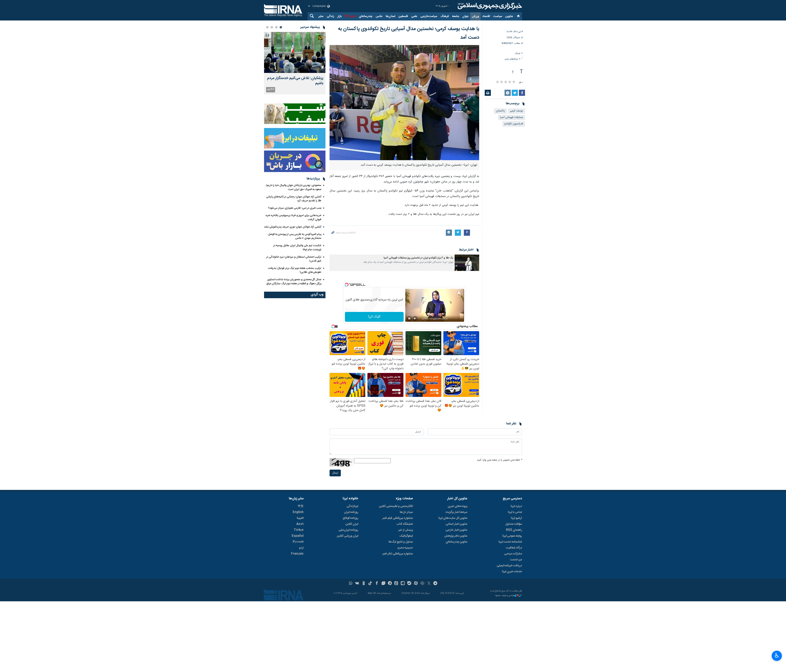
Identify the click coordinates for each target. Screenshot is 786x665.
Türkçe (299, 530)
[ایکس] (429, 583)
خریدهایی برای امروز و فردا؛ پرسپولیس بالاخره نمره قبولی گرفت (293, 217)
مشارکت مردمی (513, 553)
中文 (301, 506)
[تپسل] (346, 285)
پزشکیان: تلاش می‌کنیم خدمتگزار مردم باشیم (295, 80)
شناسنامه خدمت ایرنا (510, 541)
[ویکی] (357, 583)
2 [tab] (276, 27)
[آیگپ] (402, 583)
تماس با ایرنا (515, 512)
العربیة (300, 518)
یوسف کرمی (516, 111)
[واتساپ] (350, 583)
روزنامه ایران (351, 512)
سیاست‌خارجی (428, 16)
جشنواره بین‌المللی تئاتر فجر (397, 553)
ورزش (475, 16)
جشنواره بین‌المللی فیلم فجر (397, 518)
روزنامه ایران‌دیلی (348, 530)
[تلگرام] (435, 583)
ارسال (335, 473)
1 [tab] (281, 27)
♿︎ (777, 655)
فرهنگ (444, 16)
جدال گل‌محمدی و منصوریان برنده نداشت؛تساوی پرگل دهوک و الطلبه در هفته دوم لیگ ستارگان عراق (293, 281)
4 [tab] (267, 27)
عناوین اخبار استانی (456, 524)
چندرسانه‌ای (365, 16)
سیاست (497, 16)
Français (297, 553)
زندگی (330, 16)
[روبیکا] (422, 583)
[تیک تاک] (370, 583)
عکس (379, 16)
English (298, 512)
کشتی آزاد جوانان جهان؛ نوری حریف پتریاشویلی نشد (292, 227)
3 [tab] (272, 27)
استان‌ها (390, 16)
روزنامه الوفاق (350, 518)
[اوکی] (363, 583)
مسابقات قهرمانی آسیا (511, 117)
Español (298, 536)
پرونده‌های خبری (457, 506)
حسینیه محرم (405, 547)
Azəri (300, 524)
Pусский (298, 541)
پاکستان (500, 111)
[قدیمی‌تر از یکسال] (467, 263)
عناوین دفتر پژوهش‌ (455, 536)
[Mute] (415, 318)
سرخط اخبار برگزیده (456, 512)
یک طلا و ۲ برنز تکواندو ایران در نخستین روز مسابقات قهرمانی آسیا (418, 258)
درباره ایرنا (516, 506)
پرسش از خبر (405, 530)
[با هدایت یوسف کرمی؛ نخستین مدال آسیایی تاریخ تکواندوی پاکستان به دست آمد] (404, 102)
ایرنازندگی (352, 506)
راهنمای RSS (514, 530)
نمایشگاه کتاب (405, 524)
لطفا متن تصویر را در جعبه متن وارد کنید (499, 460)
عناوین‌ (509, 16)
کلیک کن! (374, 316)
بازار (339, 16)
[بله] (409, 583)
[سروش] (390, 583)
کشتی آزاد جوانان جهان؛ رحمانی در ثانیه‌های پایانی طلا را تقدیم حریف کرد (293, 199)
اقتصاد (486, 16)
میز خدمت (516, 559)
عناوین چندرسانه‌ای (456, 541)
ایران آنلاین (352, 524)
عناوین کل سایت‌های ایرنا (452, 518)
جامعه (455, 16)
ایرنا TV (348, 16)
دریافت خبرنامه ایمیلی (509, 565)
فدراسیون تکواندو (513, 124)
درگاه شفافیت (514, 547)
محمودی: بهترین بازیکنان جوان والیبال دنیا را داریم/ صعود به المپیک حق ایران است (293, 187)
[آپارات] (416, 583)
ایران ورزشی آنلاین (347, 536)
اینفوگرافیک (406, 536)
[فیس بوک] (376, 583)
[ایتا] (396, 583)
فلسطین (403, 16)
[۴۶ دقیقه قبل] (294, 52)
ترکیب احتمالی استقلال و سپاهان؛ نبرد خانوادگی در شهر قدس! (293, 259)
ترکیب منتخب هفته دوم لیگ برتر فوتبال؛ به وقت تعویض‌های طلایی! (294, 270)
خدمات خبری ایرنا (512, 571)
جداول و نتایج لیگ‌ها (400, 541)
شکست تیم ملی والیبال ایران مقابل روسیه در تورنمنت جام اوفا (297, 247)
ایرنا (489, 6)
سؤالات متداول (513, 524)
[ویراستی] (383, 583)
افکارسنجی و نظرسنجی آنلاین (396, 506)
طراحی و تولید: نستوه (505, 595)
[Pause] (409, 318)
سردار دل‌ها (406, 512)
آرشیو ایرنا (516, 518)
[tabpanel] (294, 63)
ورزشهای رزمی (511, 59)
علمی (414, 16)
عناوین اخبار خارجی (456, 530)
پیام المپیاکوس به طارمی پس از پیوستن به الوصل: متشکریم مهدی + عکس (294, 236)
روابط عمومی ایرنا (512, 536)
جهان (465, 16)
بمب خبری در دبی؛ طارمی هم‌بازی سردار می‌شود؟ (294, 208)
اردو (301, 547)
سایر (320, 16)
